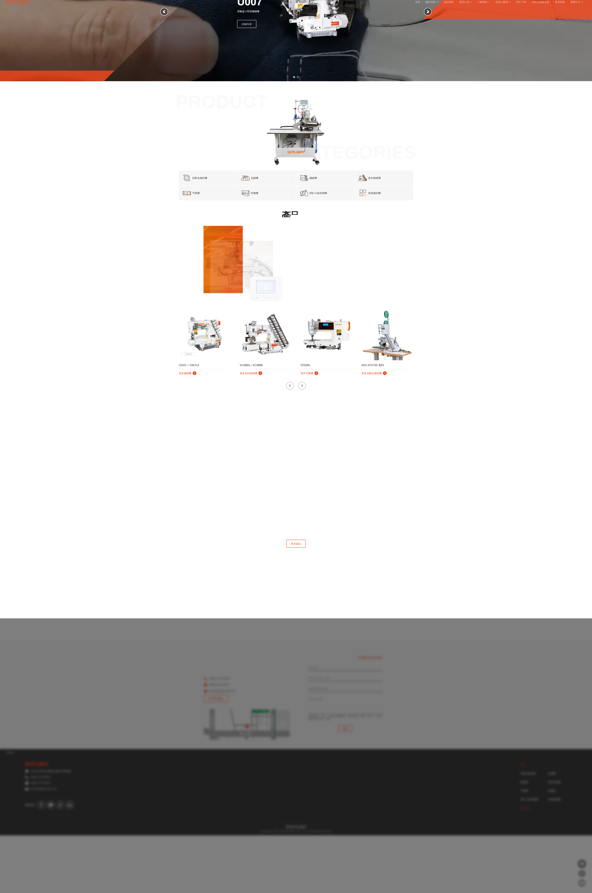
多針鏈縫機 (554, 839)
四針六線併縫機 (529, 857)
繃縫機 (524, 839)
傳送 (345, 786)
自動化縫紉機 (528, 831)
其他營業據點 (215, 756)
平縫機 (524, 848)
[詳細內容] (213, 494)
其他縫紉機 (554, 857)
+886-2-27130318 (219, 742)
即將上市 (316, 322)
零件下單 (525, 865)
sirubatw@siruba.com (222, 748)
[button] (428, 69)
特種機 (551, 848)
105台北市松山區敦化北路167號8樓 (229, 731)
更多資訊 (296, 601)
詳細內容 (247, 80)
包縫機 (551, 831)
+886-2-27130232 (219, 736)
